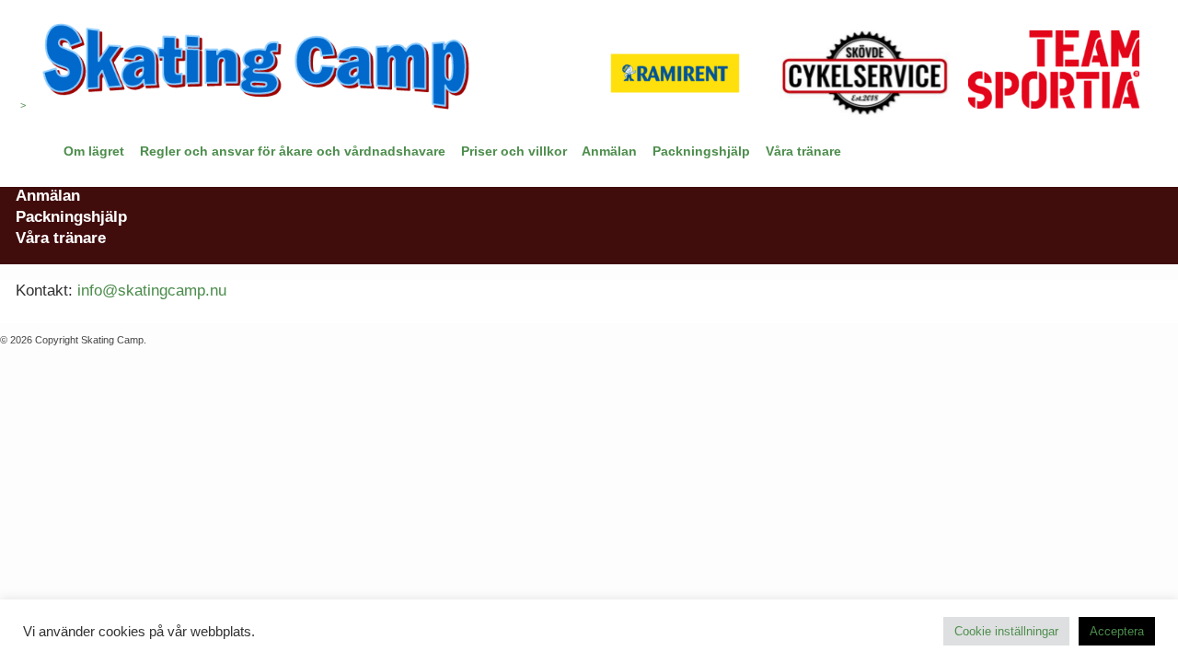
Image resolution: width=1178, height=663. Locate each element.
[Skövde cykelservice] (865, 73)
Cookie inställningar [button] (1006, 631)
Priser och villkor (514, 151)
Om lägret (94, 151)
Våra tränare (803, 151)
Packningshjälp (701, 151)
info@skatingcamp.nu (151, 290)
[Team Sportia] (1053, 73)
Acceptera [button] (1117, 631)
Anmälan (609, 151)
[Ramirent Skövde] (675, 73)
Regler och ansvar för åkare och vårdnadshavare (292, 151)
